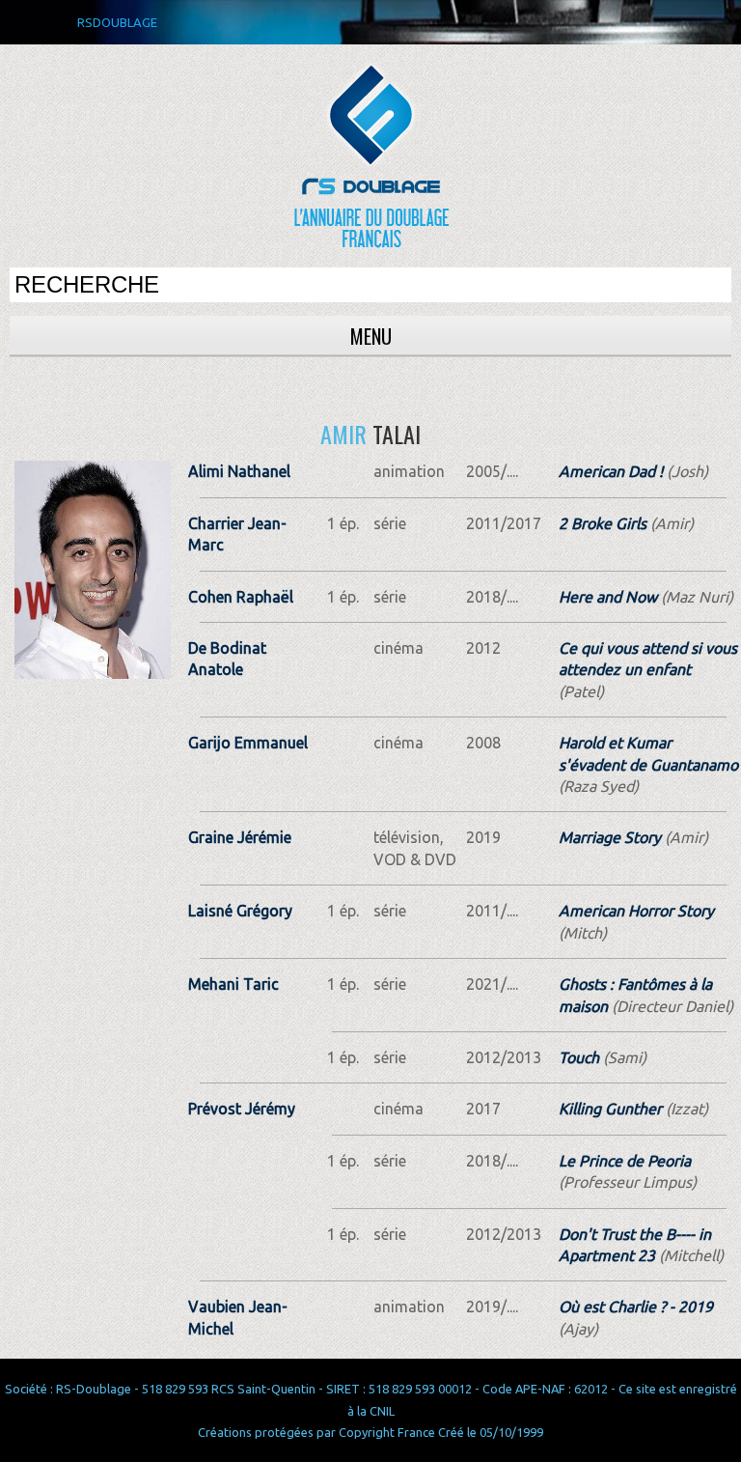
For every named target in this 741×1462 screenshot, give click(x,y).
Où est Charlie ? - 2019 (636, 1306)
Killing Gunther (610, 1108)
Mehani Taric (233, 984)
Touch (579, 1057)
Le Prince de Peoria (625, 1160)
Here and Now (608, 596)
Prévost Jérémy (241, 1108)
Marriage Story (610, 837)
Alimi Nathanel (239, 471)
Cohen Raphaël (240, 596)
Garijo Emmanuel (248, 742)
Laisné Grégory (240, 910)
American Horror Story (636, 910)
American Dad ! (611, 471)
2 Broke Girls (602, 523)
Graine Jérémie (239, 837)
